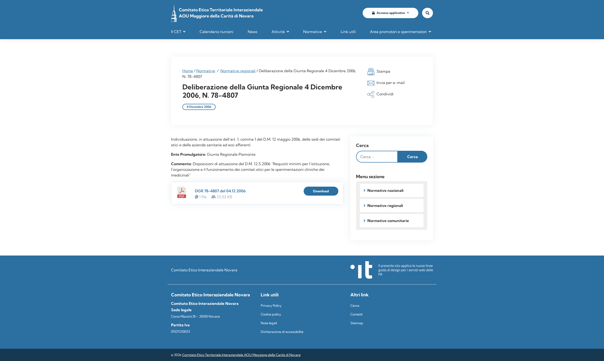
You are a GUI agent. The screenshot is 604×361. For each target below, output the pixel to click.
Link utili (348, 31)
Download (321, 191)
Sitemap (356, 323)
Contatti (356, 314)
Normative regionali (238, 70)
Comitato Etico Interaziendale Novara (204, 270)
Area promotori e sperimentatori (398, 31)
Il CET (176, 31)
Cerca (362, 145)
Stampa (383, 71)
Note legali (269, 323)
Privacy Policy (271, 305)
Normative (312, 31)
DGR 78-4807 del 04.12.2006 (220, 191)
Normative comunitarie (388, 220)
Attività (278, 31)
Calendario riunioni (216, 31)
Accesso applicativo (391, 13)
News (252, 31)
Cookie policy (271, 314)
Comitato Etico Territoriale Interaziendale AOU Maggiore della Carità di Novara (241, 355)
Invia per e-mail (391, 82)
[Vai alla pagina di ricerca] (427, 13)
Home (187, 70)
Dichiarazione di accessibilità (282, 332)
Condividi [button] (385, 94)
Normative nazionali (385, 190)
